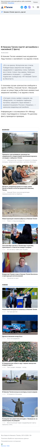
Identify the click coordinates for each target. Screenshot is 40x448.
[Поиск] (33, 7)
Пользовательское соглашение (11, 441)
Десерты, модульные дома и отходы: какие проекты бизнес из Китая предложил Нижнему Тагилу (18, 188)
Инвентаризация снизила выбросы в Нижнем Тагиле (19, 218)
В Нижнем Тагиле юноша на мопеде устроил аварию (19, 392)
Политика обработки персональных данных (15, 438)
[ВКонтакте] (25, 7)
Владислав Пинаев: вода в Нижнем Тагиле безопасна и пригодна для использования (20, 275)
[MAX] (29, 7)
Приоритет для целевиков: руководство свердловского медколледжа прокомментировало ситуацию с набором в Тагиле (19, 156)
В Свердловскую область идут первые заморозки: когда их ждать (19, 364)
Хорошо (35, 2)
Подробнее (11, 3)
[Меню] (38, 7)
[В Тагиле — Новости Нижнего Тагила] (10, 7)
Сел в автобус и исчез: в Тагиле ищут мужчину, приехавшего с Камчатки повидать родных (18, 246)
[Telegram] (21, 7)
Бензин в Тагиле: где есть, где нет (15, 12)
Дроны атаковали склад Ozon (12, 336)
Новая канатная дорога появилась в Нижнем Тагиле (19, 309)
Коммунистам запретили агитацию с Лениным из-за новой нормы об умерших (19, 419)
